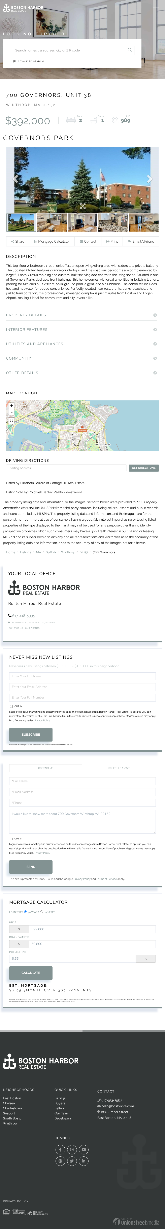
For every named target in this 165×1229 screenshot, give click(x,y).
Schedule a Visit (119, 768)
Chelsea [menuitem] (9, 1103)
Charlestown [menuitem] (12, 1108)
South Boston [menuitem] (13, 1118)
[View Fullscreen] (11, 421)
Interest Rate (18, 952)
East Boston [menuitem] (12, 1098)
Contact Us (16, 628)
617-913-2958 (111, 1100)
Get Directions (144, 467)
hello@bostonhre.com (117, 1106)
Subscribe (31, 735)
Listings (25, 552)
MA (38, 552)
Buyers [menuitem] (60, 1103)
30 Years (33, 912)
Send (31, 867)
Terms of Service (106, 878)
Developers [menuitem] (63, 1118)
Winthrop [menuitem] (10, 1123)
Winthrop (68, 552)
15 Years (49, 912)
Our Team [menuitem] (62, 1113)
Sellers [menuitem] (60, 1108)
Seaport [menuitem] (9, 1113)
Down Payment (19, 937)
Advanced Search (31, 61)
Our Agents (32, 628)
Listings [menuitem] (60, 1098)
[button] (129, 50)
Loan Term (16, 912)
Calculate (31, 973)
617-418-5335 (23, 615)
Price (12, 922)
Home (10, 552)
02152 (84, 552)
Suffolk (51, 552)
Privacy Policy (42, 720)
